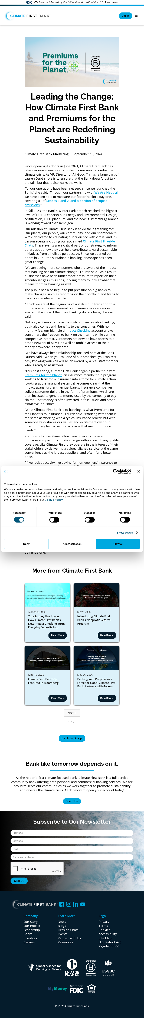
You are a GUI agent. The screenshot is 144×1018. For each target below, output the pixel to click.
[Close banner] (139, 471)
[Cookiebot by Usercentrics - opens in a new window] (115, 471)
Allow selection (72, 543)
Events (62, 934)
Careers (29, 942)
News (62, 922)
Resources (65, 942)
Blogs (62, 926)
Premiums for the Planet (43, 375)
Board (28, 934)
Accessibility (108, 934)
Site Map (105, 938)
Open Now (72, 801)
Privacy (104, 922)
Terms (103, 926)
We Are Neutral (106, 192)
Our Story (31, 922)
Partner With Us (69, 938)
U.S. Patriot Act (110, 942)
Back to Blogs (72, 738)
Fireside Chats (68, 930)
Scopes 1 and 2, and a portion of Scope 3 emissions (66, 203)
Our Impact (32, 926)
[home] (28, 16)
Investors (30, 938)
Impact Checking (78, 330)
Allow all (118, 543)
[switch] (54, 520)
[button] (136, 16)
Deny (26, 543)
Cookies (104, 930)
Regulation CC (109, 946)
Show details (125, 532)
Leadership (32, 930)
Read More (57, 635)
